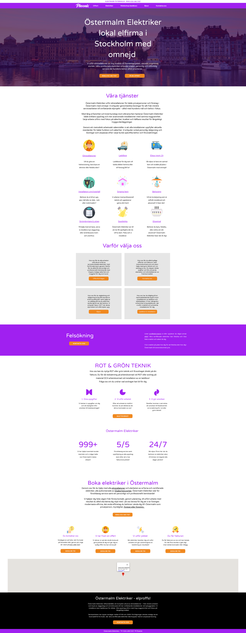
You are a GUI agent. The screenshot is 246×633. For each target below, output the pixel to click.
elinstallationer (118, 488)
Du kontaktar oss (70, 536)
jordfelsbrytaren (155, 334)
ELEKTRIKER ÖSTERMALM (115, 1)
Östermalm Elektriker (112, 631)
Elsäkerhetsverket (123, 491)
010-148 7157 (135, 1)
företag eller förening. (134, 507)
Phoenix (139, 631)
